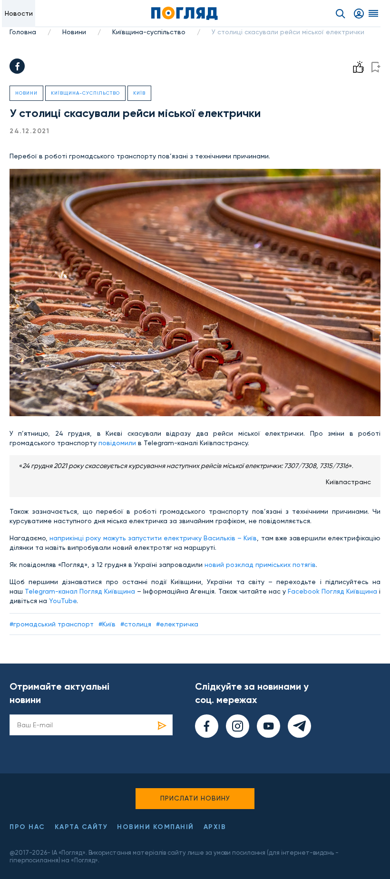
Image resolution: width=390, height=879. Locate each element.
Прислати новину (195, 798)
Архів (215, 827)
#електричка (177, 624)
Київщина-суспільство (148, 32)
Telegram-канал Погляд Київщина (80, 591)
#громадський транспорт (52, 624)
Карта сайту (81, 827)
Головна (23, 32)
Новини (74, 32)
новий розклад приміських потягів (260, 564)
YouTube (63, 601)
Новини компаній (155, 827)
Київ (139, 93)
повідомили (117, 443)
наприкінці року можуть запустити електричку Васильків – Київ (153, 538)
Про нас (27, 827)
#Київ (107, 624)
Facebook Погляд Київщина (332, 591)
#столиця (135, 624)
